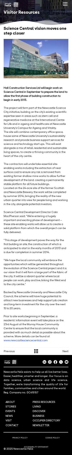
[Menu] (65, 4)
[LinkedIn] (44, 362)
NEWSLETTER (41, 425)
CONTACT (12, 425)
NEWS (9, 415)
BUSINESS (38, 415)
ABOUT (10, 401)
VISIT (9, 420)
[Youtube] (66, 362)
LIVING (37, 406)
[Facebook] (55, 362)
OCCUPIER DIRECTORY (46, 420)
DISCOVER (39, 410)
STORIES (11, 406)
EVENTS (10, 410)
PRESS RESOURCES (44, 401)
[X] (61, 362)
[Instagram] (50, 362)
